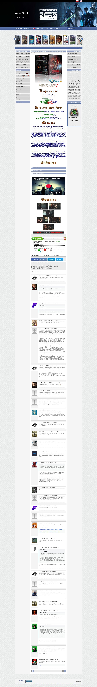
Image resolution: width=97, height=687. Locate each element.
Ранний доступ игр (20, 80)
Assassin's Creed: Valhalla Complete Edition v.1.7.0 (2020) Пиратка (23, 53)
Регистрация (21, 17)
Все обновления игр (28, 28)
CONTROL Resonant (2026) (73, 56)
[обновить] (42, 244)
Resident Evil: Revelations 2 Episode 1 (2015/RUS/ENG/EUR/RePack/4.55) (45, 266)
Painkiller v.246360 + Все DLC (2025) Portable (21, 66)
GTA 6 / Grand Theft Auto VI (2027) (74, 64)
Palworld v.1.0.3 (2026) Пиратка (74, 99)
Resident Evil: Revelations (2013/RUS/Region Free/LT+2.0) (42, 268)
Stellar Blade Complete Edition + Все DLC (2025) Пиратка (22, 62)
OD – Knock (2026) (71, 62)
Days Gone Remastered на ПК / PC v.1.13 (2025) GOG (74, 90)
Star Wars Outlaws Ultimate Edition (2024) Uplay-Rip (22, 58)
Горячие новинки (19, 76)
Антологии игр (19, 83)
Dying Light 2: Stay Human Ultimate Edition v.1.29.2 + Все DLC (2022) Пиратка (74, 81)
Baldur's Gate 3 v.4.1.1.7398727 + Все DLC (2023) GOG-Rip (74, 76)
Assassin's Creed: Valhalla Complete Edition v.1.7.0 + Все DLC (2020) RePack (74, 96)
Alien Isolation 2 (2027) (72, 58)
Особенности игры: (36, 167)
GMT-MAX (18, 47)
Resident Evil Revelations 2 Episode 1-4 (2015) (40, 267)
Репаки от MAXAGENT (20, 86)
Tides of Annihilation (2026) (73, 66)
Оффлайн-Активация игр (55, 28)
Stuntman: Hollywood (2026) (73, 61)
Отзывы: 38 (63, 52)
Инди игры (18, 81)
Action (22, 47)
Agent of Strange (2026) (72, 53)
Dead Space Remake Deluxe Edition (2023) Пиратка (22, 56)
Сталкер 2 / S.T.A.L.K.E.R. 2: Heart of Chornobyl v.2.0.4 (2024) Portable (74, 73)
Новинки (19, 32)
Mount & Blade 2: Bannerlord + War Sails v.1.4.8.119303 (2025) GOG (74, 78)
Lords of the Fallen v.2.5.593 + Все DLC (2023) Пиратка (74, 84)
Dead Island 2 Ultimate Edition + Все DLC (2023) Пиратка (22, 54)
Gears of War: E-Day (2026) (73, 59)
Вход (17, 17)
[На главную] (22, 15)
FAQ (42, 28)
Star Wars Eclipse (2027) (72, 67)
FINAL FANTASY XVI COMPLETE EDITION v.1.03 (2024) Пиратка (22, 59)
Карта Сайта (78, 47)
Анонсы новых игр (20, 78)
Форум (37, 28)
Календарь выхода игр (20, 84)
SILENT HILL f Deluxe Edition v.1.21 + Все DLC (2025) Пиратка (22, 61)
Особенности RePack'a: (37, 170)
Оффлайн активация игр (21, 73)
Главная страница (19, 28)
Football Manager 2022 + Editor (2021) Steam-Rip (22, 67)
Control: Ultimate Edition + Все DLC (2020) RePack (74, 87)
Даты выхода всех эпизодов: (38, 173)
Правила (46, 28)
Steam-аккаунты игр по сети (22, 75)
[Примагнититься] (64, 240)
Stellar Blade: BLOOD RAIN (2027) (74, 54)
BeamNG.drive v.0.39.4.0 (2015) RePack (74, 93)
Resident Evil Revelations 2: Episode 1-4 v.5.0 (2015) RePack (43, 265)
